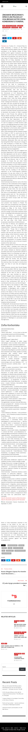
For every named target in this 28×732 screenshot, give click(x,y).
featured (21, 545)
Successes (17, 633)
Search (4, 666)
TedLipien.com (15, 27)
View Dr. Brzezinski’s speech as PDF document (13, 499)
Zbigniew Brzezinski (20, 550)
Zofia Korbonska (6, 553)
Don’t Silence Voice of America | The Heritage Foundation (12, 646)
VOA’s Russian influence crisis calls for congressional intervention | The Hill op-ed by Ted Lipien (12, 693)
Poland (4, 547)
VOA (20, 27)
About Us (7, 728)
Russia (10, 547)
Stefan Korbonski (18, 547)
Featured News (18, 632)
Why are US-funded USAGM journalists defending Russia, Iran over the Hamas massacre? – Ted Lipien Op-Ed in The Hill (12, 687)
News (12, 728)
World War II (10, 550)
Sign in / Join (5, 1)
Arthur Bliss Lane (12, 545)
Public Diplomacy (6, 27)
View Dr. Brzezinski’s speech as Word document (13, 498)
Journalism (20, 25)
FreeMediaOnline (5, 29)
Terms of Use (22, 728)
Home (2, 728)
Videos (22, 633)
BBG (3, 25)
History (24, 632)
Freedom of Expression (11, 25)
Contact (16, 728)
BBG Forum (17, 620)
